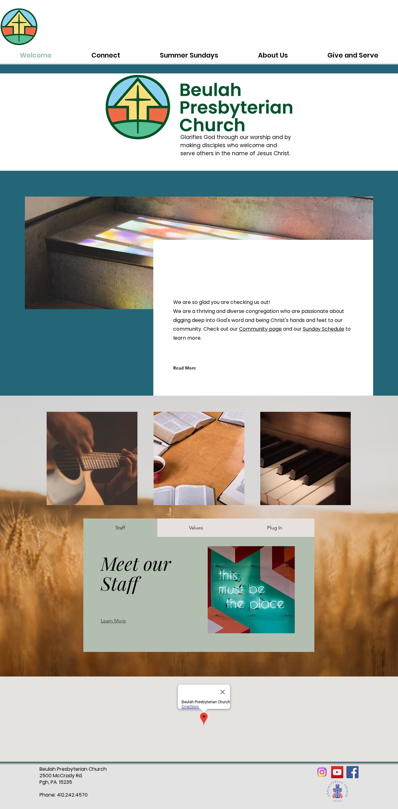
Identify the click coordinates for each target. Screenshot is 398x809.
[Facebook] (352, 772)
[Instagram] (322, 772)
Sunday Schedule (323, 328)
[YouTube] (337, 772)
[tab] (120, 527)
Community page (260, 328)
